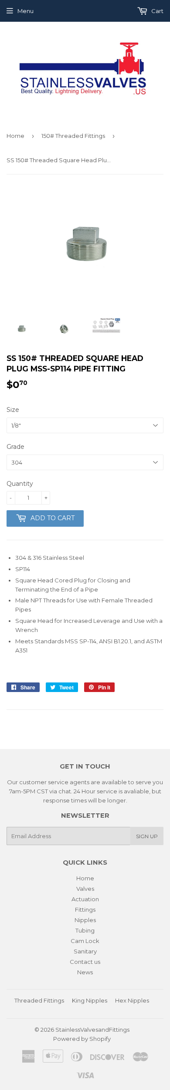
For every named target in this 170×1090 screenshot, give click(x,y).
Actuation (85, 899)
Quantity (20, 484)
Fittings (85, 909)
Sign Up (147, 836)
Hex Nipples (132, 1000)
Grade (15, 447)
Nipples (85, 919)
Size (13, 410)
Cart (156, 10)
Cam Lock (85, 940)
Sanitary (85, 951)
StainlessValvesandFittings (92, 1029)
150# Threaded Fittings (73, 135)
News (85, 972)
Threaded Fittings (39, 1000)
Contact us (85, 961)
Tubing (85, 930)
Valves (85, 888)
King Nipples (89, 1000)
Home (15, 135)
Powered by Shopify (82, 1038)
